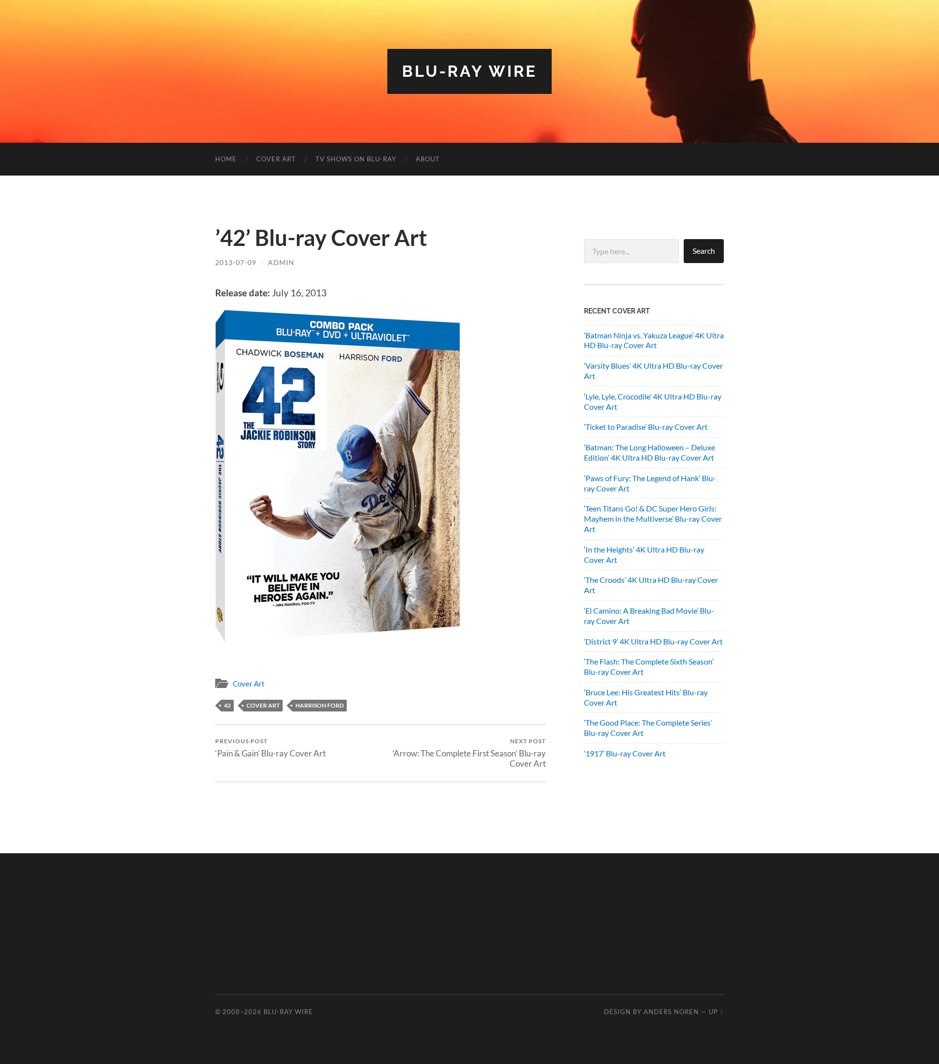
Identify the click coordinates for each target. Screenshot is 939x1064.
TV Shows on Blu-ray (355, 159)
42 (227, 705)
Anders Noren (671, 1012)
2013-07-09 (235, 262)
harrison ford (319, 705)
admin (281, 262)
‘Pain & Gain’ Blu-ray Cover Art (270, 747)
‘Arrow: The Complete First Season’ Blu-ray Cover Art (469, 753)
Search (704, 250)
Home (226, 159)
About (428, 159)
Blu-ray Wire (469, 71)
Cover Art (276, 159)
